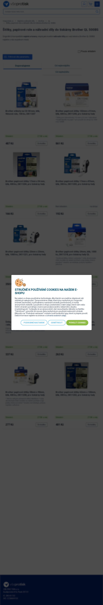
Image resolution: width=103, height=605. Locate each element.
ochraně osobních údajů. (56, 315)
